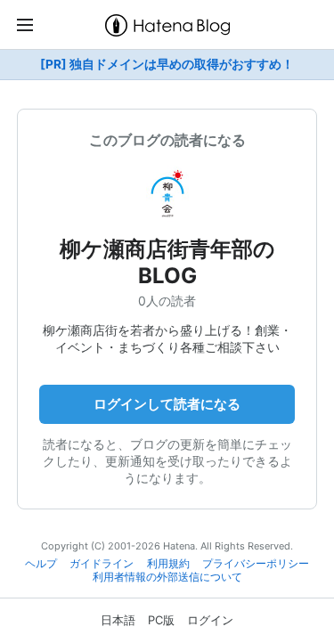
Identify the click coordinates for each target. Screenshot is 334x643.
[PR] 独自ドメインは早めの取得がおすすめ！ (167, 64)
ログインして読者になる (167, 403)
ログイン (210, 620)
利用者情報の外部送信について (167, 577)
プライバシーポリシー (255, 564)
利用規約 (168, 564)
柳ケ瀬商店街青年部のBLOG (167, 262)
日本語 (118, 620)
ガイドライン (101, 564)
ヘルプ (41, 564)
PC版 (161, 620)
